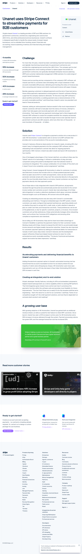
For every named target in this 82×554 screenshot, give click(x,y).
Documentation (46, 525)
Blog (63, 459)
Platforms (45, 479)
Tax (23, 506)
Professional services (48, 502)
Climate (24, 468)
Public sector (46, 504)
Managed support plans (68, 503)
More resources (66, 479)
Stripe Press (65, 492)
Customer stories (67, 457)
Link (23, 488)
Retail (43, 506)
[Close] (79, 546)
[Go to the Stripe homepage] (4, 453)
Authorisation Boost (28, 459)
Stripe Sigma (25, 504)
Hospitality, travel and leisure (50, 493)
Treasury (24, 511)
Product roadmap (67, 485)
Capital (24, 464)
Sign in (63, 3)
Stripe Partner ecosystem (49, 517)
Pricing (47, 3)
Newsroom (65, 490)
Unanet (15, 33)
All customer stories (73, 8)
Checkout (25, 466)
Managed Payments (27, 491)
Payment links (26, 493)
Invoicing (24, 484)
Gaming (44, 491)
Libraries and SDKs (47, 534)
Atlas (23, 457)
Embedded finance (47, 466)
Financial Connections (28, 479)
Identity (24, 482)
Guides (64, 455)
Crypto (24, 473)
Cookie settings (66, 477)
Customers (6, 8)
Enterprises (45, 455)
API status (45, 530)
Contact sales (73, 3)
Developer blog (46, 539)
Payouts (24, 497)
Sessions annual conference (70, 464)
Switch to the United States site (50, 550)
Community (65, 462)
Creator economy (47, 486)
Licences (64, 472)
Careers (64, 488)
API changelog (46, 532)
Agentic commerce (47, 459)
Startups (44, 457)
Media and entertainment (49, 497)
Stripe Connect (36, 135)
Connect (24, 470)
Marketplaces (46, 475)
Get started (7, 431)
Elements (25, 477)
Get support (65, 501)
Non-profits (45, 499)
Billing (24, 462)
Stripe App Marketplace (48, 514)
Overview (62, 8)
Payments (25, 495)
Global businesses (47, 470)
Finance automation (47, 468)
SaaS (43, 482)
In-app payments (47, 473)
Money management (48, 477)
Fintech (44, 488)
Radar (24, 499)
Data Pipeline (26, 475)
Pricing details (46, 427)
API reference (66, 429)
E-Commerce (46, 464)
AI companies (46, 484)
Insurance (45, 495)
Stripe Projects (46, 536)
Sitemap (64, 475)
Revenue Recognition (28, 502)
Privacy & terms (66, 466)
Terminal (24, 508)
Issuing (24, 486)
